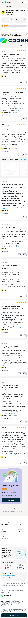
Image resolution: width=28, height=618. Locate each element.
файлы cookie (16, 605)
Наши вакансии (20, 590)
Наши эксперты (12, 590)
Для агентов (4, 585)
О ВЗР (18, 531)
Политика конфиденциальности (9, 588)
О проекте (3, 583)
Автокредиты (4, 524)
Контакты (9, 583)
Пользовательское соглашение (15, 585)
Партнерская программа (19, 583)
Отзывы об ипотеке (20, 508)
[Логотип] (14, 596)
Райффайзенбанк (9, 508)
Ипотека (15, 76)
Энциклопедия (21, 588)
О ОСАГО (19, 527)
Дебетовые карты (5, 527)
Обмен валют (4, 538)
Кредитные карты (5, 531)
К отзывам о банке (7, 6)
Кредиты (3, 533)
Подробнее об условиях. (21, 610)
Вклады (3, 536)
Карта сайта (4, 590)
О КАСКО (19, 524)
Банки (2, 508)
